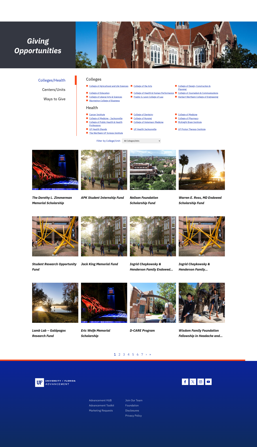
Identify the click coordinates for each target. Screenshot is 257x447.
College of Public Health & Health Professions (105, 124)
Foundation (132, 405)
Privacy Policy (133, 415)
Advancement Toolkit (101, 405)
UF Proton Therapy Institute (192, 129)
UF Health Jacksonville (145, 129)
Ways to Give (54, 98)
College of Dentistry (143, 114)
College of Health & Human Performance (154, 93)
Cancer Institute (97, 114)
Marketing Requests (101, 410)
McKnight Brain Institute (190, 122)
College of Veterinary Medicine (148, 122)
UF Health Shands (98, 129)
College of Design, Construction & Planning (194, 88)
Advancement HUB (100, 400)
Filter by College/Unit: (109, 140)
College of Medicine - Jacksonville (105, 118)
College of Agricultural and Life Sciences (108, 86)
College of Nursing (143, 118)
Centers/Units (53, 89)
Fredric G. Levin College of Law (148, 97)
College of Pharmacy (188, 118)
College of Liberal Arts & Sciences (105, 97)
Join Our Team (134, 400)
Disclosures (132, 410)
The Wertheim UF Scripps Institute (106, 133)
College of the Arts (143, 86)
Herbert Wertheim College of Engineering (198, 97)
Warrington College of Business (104, 100)
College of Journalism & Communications (198, 93)
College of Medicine (187, 114)
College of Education (99, 93)
